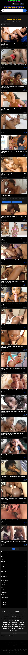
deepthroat (4, 618)
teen (17, 614)
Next (17, 548)
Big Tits (13, 559)
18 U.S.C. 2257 (22, 644)
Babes (13, 554)
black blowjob (6, 628)
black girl (11, 618)
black (3, 612)
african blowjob (10, 614)
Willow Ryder (13, 584)
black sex (21, 624)
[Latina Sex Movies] (14, 1)
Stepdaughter (13, 576)
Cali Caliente (13, 592)
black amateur (6, 626)
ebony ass (18, 618)
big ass (3, 614)
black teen (11, 620)
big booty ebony (14, 630)
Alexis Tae (13, 587)
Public (13, 569)
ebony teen (23, 611)
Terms (3, 644)
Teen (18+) (13, 571)
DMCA (15, 644)
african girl (20, 616)
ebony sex (14, 624)
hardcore (24, 618)
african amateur (17, 626)
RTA (14, 646)
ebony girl (23, 614)
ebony (13, 628)
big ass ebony (15, 622)
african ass (6, 616)
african (17, 620)
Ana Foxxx (13, 594)
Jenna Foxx (13, 602)
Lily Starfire (13, 582)
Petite (13, 566)
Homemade (13, 564)
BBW (13, 556)
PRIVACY (9, 644)
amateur (16, 612)
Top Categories (6, 552)
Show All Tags (14, 633)
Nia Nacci (13, 599)
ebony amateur (7, 622)
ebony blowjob (21, 628)
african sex (6, 624)
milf (24, 626)
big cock (22, 622)
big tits (5, 620)
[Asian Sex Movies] (13, 0)
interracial (9, 611)
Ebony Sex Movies (12, 652)
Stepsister (13, 574)
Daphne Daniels (13, 597)
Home (4, 642)
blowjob (13, 616)
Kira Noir (13, 589)
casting (23, 620)
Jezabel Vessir (13, 604)
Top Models (5, 580)
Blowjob (13, 561)
